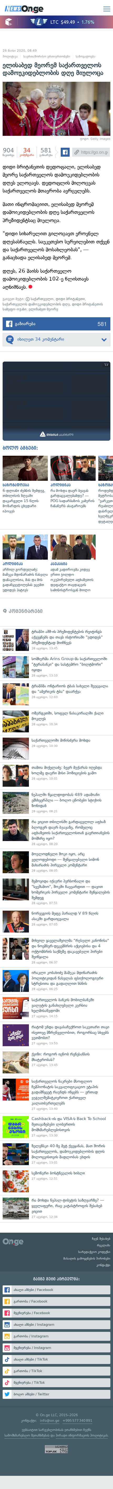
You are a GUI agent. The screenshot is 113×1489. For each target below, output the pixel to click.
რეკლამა (103, 1245)
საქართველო (42, 299)
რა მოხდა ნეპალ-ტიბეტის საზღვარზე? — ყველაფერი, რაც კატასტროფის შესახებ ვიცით (56, 1208)
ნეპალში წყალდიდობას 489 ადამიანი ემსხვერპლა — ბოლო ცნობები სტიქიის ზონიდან (56, 802)
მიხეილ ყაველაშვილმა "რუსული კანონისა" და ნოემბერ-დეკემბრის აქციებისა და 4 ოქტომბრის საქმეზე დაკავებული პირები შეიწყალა (56, 951)
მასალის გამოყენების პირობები (86, 1258)
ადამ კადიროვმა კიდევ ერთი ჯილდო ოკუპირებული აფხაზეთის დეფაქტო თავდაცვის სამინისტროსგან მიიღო (72, 564)
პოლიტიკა (10, 56)
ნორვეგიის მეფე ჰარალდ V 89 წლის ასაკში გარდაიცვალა (56, 921)
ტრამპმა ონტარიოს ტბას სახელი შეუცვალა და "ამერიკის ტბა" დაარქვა (56, 694)
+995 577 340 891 (77, 1421)
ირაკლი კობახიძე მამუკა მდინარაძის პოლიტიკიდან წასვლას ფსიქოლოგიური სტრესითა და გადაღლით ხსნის (56, 981)
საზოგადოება (85, 56)
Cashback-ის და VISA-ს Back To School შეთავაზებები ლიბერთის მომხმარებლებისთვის (56, 1127)
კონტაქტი (103, 1265)
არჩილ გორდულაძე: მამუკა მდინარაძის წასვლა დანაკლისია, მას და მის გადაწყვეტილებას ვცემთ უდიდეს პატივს (24, 564)
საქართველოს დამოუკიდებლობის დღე (36, 304)
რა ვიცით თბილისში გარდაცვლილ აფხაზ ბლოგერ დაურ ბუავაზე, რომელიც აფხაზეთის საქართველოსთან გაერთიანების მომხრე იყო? (56, 832)
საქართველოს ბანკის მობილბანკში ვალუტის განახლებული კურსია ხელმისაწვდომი (56, 1008)
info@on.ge (49, 1421)
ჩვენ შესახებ (101, 1239)
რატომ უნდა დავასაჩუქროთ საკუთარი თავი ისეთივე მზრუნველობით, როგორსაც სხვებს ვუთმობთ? (56, 1035)
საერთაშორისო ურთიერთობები (46, 56)
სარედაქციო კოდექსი (94, 1252)
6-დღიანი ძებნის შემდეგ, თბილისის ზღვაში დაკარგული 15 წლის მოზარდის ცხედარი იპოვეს (24, 485)
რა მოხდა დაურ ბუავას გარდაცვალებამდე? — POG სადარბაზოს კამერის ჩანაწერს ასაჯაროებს (72, 482)
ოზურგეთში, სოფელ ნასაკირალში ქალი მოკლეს (56, 721)
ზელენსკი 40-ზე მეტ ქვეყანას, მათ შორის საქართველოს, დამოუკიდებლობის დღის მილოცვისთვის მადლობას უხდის (56, 1154)
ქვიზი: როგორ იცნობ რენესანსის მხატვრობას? (56, 1062)
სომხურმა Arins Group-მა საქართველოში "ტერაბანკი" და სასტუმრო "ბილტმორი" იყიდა (56, 667)
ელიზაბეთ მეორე (43, 309)
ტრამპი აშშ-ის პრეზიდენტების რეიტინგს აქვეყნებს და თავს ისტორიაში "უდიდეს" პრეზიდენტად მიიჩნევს (56, 640)
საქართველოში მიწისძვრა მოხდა (56, 748)
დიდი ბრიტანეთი (70, 299)
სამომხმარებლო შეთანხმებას (26, 1435)
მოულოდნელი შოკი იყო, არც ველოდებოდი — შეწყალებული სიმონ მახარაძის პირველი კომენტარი (56, 862)
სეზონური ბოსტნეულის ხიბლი (56, 1181)
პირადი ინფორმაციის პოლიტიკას (82, 1435)
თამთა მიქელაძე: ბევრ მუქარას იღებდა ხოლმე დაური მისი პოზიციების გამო (56, 775)
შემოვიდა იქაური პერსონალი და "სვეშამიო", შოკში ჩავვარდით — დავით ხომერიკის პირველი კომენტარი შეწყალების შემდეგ (56, 892)
